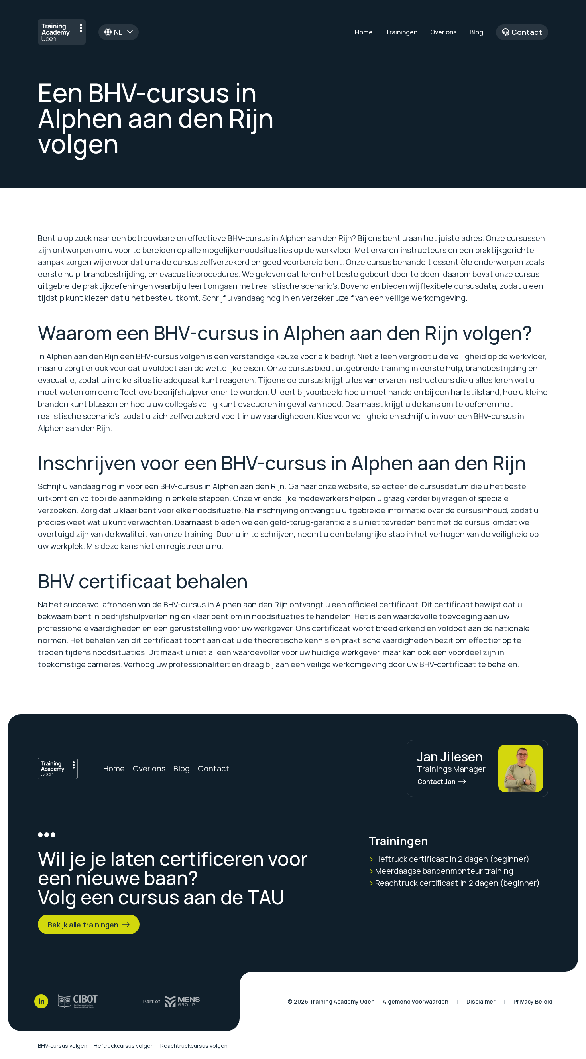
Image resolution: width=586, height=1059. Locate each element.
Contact (526, 32)
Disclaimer (481, 1001)
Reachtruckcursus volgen (194, 1045)
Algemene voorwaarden (415, 1001)
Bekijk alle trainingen (83, 924)
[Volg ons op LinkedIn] (41, 1001)
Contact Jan (436, 781)
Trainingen (401, 32)
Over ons (443, 32)
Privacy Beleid (533, 1001)
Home (364, 32)
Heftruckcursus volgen (124, 1045)
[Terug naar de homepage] (62, 32)
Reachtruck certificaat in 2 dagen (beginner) (457, 882)
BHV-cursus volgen (62, 1045)
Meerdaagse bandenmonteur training (443, 870)
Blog (476, 32)
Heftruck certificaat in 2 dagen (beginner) (451, 859)
